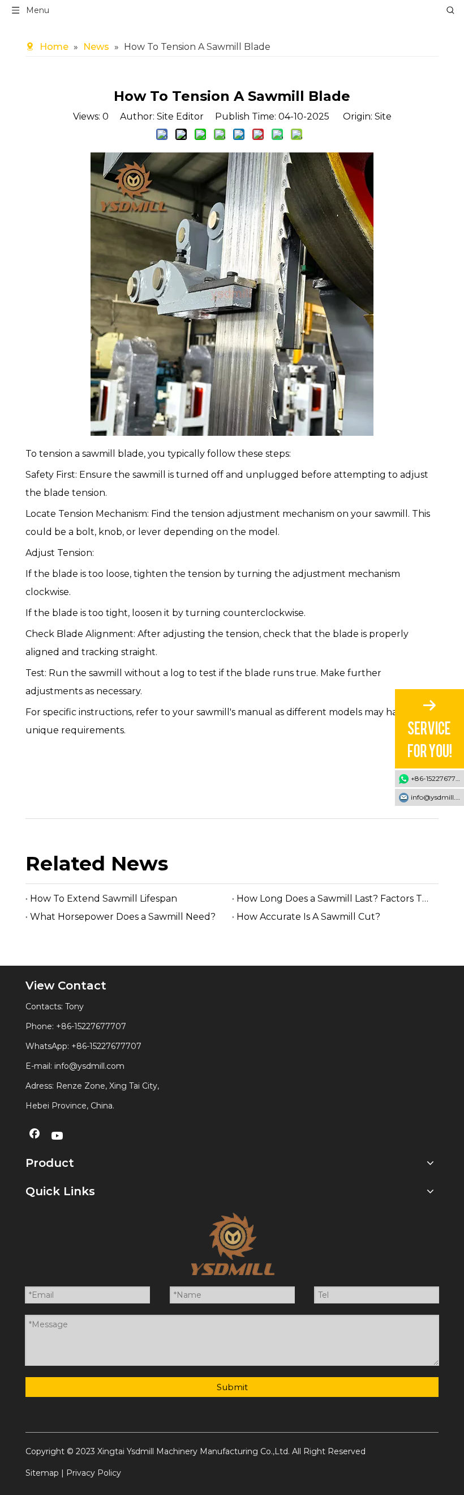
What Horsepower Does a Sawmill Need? (123, 916)
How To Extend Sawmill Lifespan (103, 898)
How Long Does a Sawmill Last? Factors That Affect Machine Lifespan (335, 898)
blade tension (74, 492)
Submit (232, 1387)
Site (383, 116)
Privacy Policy (93, 1473)
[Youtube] (58, 1136)
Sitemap (42, 1473)
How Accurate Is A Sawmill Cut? (308, 916)
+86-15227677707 (106, 1046)
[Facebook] (34, 1136)
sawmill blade (113, 453)
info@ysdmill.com (89, 1066)
